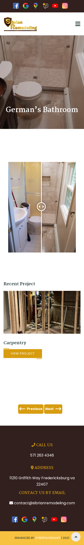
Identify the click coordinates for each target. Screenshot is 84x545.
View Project (23, 353)
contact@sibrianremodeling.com (44, 503)
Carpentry (15, 343)
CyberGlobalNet (48, 538)
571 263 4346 (42, 455)
